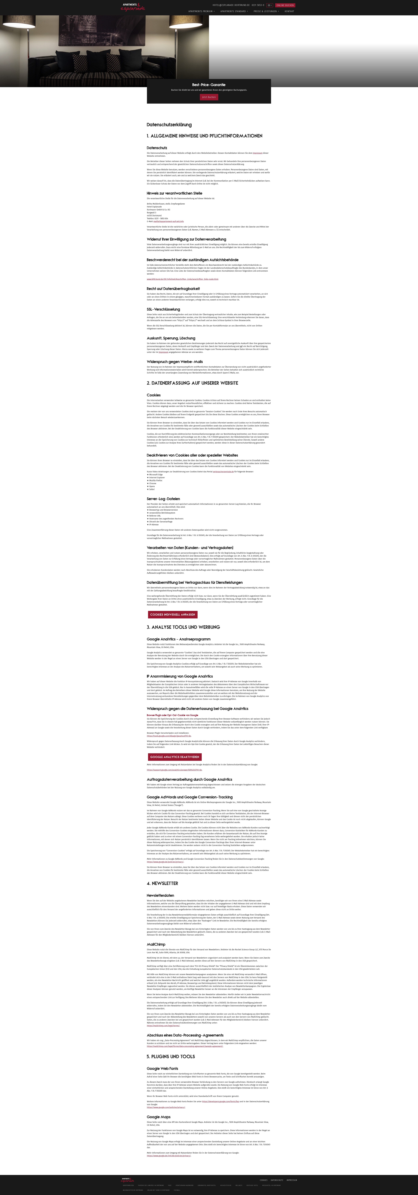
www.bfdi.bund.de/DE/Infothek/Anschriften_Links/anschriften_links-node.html (182, 279)
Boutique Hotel (252, 1185)
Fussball (177, 1190)
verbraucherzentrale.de (223, 471)
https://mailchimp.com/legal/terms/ (163, 1026)
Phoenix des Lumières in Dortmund (151, 1185)
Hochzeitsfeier (225, 1185)
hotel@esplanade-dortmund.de (231, 5)
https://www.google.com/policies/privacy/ (166, 1107)
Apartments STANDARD (233, 11)
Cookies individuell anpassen (172, 614)
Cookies (264, 1180)
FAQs (169, 1185)
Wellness (239, 1185)
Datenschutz (277, 1180)
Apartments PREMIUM (201, 11)
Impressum (257, 153)
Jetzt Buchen (209, 97)
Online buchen (285, 5)
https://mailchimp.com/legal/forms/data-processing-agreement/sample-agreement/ (185, 1046)
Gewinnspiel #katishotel (207, 1185)
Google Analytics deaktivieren (174, 757)
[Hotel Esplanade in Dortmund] (133, 7)
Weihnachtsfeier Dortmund (133, 1190)
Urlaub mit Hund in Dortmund (158, 1190)
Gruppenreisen (128, 1185)
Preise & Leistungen (265, 11)
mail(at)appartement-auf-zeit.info (168, 221)
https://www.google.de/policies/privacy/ (165, 862)
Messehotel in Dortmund (271, 1185)
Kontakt (289, 11)
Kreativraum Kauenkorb (184, 1185)
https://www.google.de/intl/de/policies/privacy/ (169, 1156)
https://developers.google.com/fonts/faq (220, 1101)
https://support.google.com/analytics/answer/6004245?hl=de (174, 770)
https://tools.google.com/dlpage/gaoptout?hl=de (169, 736)
